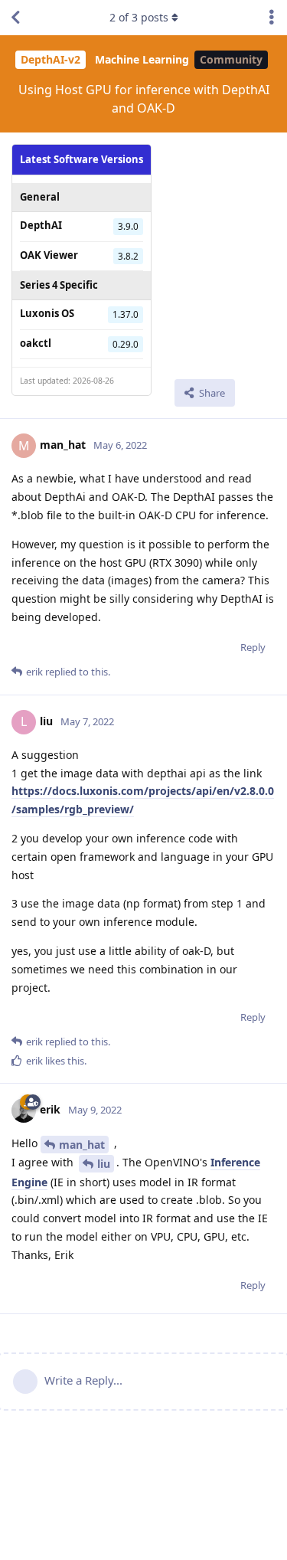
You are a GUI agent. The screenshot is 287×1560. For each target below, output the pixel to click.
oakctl (35, 343)
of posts (138, 17)
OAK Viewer (49, 255)
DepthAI (41, 225)
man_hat (82, 1144)
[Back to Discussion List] (15, 17)
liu (103, 1163)
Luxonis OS (47, 313)
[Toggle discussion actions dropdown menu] (271, 17)
